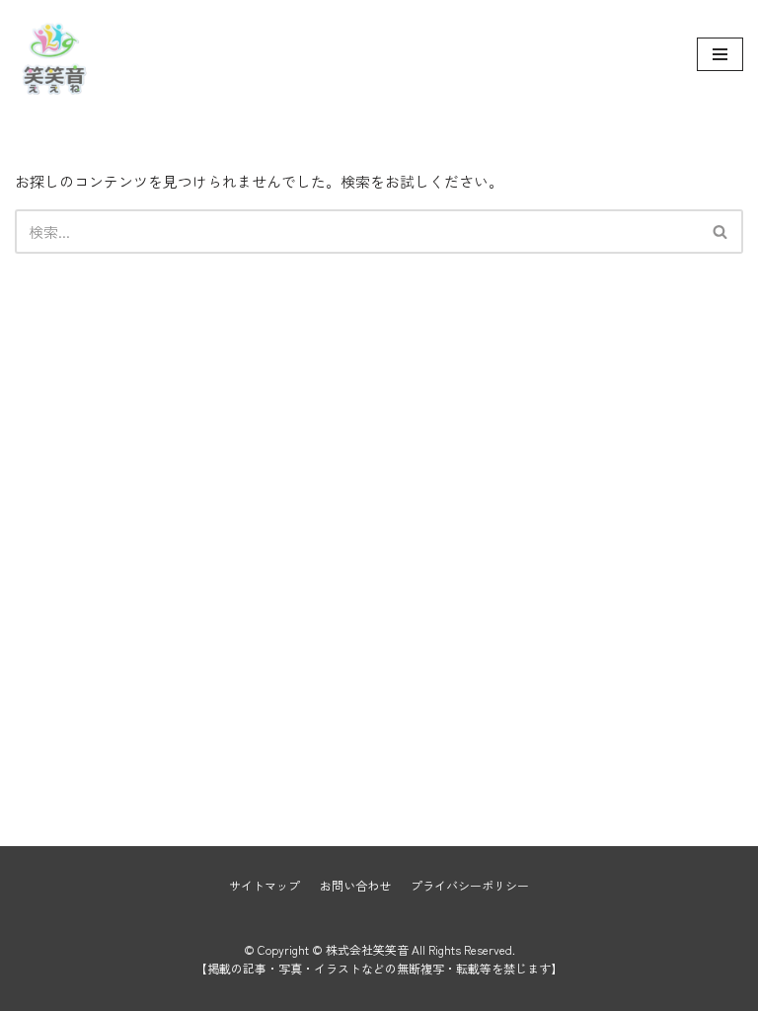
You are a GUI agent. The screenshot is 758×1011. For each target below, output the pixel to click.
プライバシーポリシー (470, 885)
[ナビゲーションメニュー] (720, 54)
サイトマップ (264, 885)
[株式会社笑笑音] (54, 54)
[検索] (721, 231)
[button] (720, 231)
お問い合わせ (355, 885)
